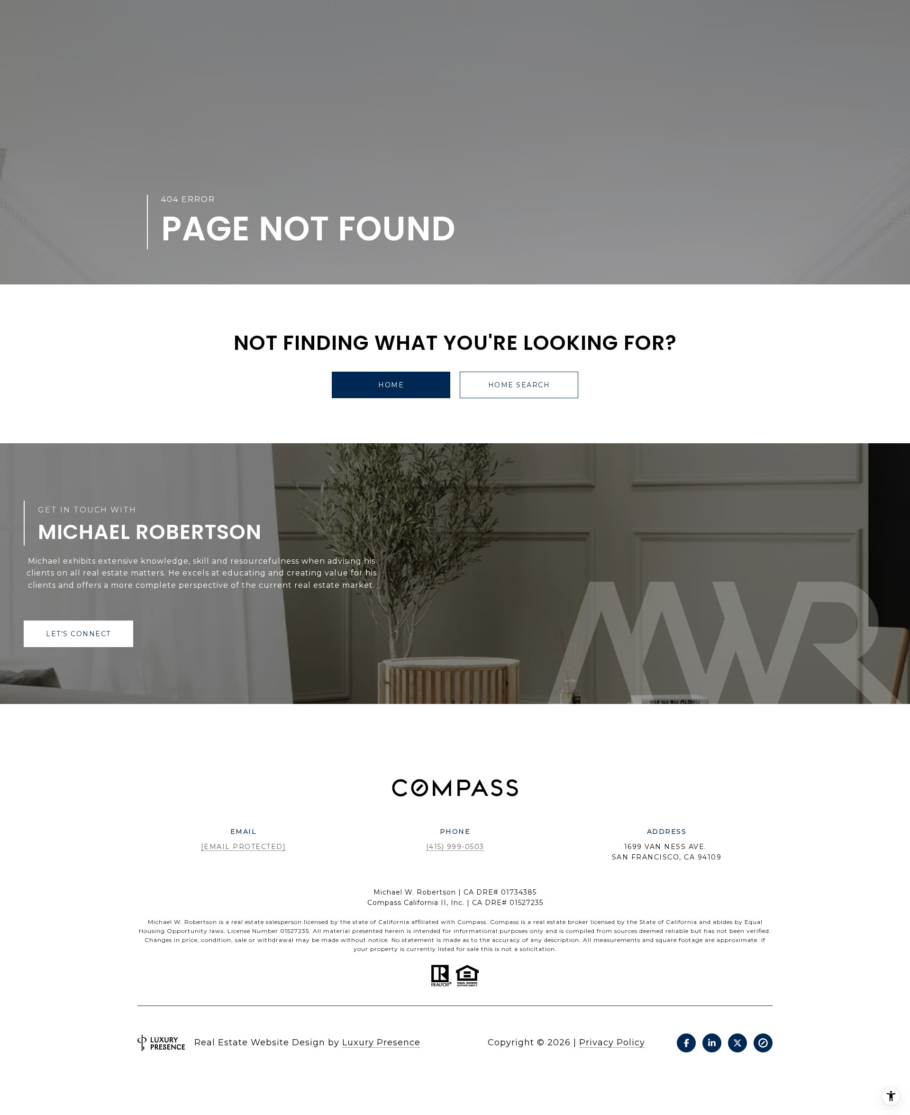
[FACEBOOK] (686, 1042)
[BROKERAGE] (763, 1042)
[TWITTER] (737, 1042)
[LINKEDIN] (711, 1042)
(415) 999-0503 (455, 846)
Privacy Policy (612, 1042)
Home (391, 385)
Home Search (519, 385)
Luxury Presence (381, 1042)
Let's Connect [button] (78, 634)
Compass (504, 921)
